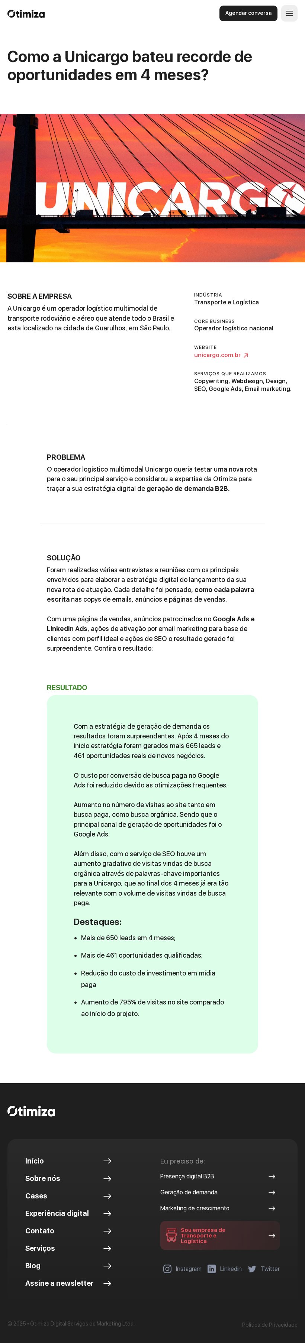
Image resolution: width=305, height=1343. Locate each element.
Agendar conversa (248, 13)
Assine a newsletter (59, 1283)
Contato (39, 1231)
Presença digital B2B (187, 1176)
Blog (33, 1266)
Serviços (40, 1248)
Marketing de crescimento (194, 1208)
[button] (289, 13)
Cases (36, 1196)
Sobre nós (42, 1178)
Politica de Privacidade (270, 1324)
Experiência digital (57, 1213)
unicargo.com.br (217, 355)
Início (34, 1161)
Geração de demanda (189, 1192)
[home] (78, 13)
